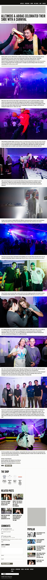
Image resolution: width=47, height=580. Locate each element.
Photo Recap (21, 22)
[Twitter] (37, 1)
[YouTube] (42, 1)
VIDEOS (31, 3)
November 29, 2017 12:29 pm (9, 537)
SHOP (40, 3)
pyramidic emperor (39, 294)
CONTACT (44, 3)
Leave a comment (5, 545)
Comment (3, 546)
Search (2, 574)
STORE (12, 571)
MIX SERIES (36, 3)
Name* (2, 555)
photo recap (8, 466)
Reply (2, 533)
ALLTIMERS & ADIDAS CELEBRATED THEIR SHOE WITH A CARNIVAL (23, 18)
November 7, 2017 (5, 22)
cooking (39, 329)
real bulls (3, 455)
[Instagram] (39, 1)
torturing (3, 331)
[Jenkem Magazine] (10, 2)
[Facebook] (35, 1)
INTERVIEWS (27, 3)
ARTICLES (22, 3)
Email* (2, 558)
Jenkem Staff (14, 22)
